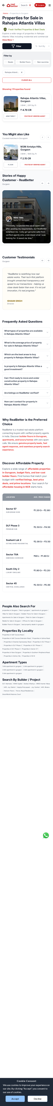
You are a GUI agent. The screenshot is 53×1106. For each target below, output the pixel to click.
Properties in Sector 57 (30, 649)
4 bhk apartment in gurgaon (33, 670)
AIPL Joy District (9, 687)
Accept (15, 1098)
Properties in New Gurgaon (11, 652)
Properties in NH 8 (28, 656)
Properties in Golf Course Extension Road (16, 638)
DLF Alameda (7, 684)
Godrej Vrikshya (29, 684)
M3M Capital (17, 684)
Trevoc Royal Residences (24, 691)
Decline (37, 1098)
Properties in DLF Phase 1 (41, 642)
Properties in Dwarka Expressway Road (17, 642)
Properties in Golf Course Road (13, 635)
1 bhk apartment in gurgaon (11, 666)
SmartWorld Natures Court (11, 694)
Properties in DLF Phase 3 (33, 645)
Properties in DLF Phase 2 (13, 645)
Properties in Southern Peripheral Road (36, 652)
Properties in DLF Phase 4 (11, 649)
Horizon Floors (9, 691)
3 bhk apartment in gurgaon (12, 670)
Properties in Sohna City (12, 656)
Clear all (26, 80)
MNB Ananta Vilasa (43, 684)
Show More (7, 40)
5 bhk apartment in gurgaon (12, 673)
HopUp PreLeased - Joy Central (28, 687)
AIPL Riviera (45, 687)
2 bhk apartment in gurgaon (33, 666)
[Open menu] (50, 5)
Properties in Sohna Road (41, 638)
